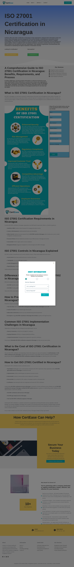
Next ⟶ (45, 294)
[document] (37, 283)
